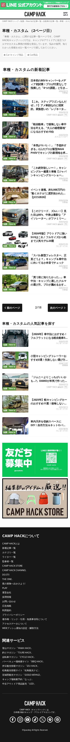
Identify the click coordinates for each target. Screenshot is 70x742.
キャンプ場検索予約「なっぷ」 (18, 679)
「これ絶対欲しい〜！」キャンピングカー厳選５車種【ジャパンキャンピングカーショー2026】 (48, 173)
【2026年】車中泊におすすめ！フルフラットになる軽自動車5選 (49, 337)
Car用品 (34, 54)
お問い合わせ (9, 601)
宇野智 (65, 93)
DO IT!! (5, 574)
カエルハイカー (61, 137)
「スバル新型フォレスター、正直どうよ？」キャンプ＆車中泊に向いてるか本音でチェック (48, 258)
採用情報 (6, 596)
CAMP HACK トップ (10, 21)
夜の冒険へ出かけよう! (13, 583)
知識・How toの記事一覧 (30, 21)
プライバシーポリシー (13, 614)
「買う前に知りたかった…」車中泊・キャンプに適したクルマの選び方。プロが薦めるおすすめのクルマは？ (48, 282)
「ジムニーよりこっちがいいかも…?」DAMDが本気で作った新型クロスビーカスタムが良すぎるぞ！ (49, 382)
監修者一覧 (7, 561)
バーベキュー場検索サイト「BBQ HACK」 (23, 661)
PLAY (4, 588)
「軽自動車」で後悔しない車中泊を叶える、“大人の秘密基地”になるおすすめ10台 (48, 127)
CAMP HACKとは (11, 543)
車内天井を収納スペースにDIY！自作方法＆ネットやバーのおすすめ (48, 425)
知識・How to (9, 93)
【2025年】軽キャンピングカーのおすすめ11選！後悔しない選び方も (49, 403)
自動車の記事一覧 (50, 21)
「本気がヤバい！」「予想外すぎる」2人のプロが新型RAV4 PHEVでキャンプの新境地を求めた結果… (48, 151)
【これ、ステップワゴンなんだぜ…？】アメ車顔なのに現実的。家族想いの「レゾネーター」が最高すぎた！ (48, 107)
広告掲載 (6, 605)
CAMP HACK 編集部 (55, 115)
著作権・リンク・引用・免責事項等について (24, 619)
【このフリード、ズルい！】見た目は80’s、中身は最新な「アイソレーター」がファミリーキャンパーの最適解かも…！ (48, 216)
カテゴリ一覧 (9, 552)
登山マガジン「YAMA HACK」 (17, 648)
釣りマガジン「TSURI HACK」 (17, 652)
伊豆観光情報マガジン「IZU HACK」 (20, 665)
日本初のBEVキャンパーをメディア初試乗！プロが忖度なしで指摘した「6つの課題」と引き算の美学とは (48, 86)
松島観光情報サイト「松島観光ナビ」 (21, 670)
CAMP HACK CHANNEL (14, 570)
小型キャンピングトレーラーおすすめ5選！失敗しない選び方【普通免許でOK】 (48, 359)
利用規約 (6, 610)
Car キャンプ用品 (14, 54)
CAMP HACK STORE (12, 565)
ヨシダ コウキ (62, 246)
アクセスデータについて (14, 623)
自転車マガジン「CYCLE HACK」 (19, 657)
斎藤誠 (65, 365)
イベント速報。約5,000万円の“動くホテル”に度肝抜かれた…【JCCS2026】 (48, 193)
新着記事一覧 (9, 548)
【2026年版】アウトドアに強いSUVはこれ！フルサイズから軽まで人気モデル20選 (49, 237)
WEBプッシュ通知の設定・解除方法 (20, 628)
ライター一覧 (9, 556)
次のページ (56, 307)
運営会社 (6, 592)
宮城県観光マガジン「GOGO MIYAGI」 (22, 674)
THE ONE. (7, 579)
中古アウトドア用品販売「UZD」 (19, 683)
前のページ (13, 307)
